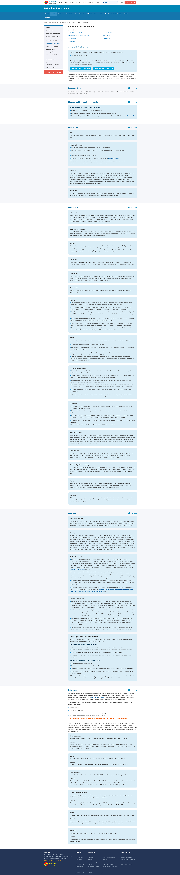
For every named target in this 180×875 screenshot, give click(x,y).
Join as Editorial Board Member (128, 859)
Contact (97, 2)
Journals (66, 2)
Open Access (49, 62)
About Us (47, 852)
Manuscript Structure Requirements (79, 35)
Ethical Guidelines (107, 862)
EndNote (94, 697)
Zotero (102, 697)
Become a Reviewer (125, 862)
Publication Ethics (50, 67)
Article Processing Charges (113, 14)
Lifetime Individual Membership (110, 866)
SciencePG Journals (53, 22)
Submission (68, 14)
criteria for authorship (77, 569)
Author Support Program (126, 864)
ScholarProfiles (79, 866)
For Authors (90, 855)
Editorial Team (91, 14)
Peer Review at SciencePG (53, 59)
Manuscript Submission (126, 855)
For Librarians (91, 864)
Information (90, 2)
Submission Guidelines (51, 40)
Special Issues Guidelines (93, 866)
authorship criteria (113, 158)
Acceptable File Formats (75, 32)
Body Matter (72, 38)
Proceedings (72, 2)
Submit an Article (130, 2)
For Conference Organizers (94, 862)
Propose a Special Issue (126, 857)
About (53, 14)
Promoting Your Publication (53, 54)
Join (100, 14)
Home (60, 2)
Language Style (107, 32)
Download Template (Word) (79, 68)
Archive (60, 14)
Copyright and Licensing (52, 64)
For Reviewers (91, 857)
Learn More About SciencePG (52, 860)
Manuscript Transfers (51, 52)
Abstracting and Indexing (53, 33)
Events (84, 2)
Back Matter (106, 38)
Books (79, 2)
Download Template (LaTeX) (102, 68)
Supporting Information (52, 46)
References (72, 41)
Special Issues (79, 14)
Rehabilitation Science (65, 22)
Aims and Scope (50, 30)
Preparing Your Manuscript (53, 43)
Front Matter (106, 35)
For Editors (90, 859)
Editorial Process (50, 49)
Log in (121, 2)
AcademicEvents (80, 864)
